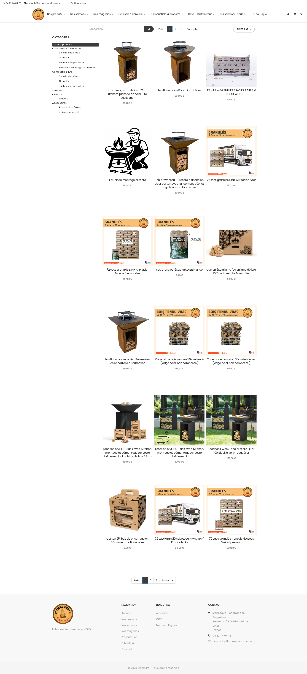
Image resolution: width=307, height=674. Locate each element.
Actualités (162, 613)
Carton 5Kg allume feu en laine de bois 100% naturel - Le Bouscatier (231, 271)
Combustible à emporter (66, 48)
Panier (249, 173)
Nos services (129, 625)
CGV (159, 619)
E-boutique (128, 643)
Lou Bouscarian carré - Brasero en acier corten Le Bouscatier (127, 361)
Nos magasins (130, 631)
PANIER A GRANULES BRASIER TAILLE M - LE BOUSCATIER (231, 92)
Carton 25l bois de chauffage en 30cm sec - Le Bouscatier (127, 540)
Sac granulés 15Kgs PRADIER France (179, 270)
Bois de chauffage (69, 52)
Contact (127, 649)
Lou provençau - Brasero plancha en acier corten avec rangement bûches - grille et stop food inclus (179, 183)
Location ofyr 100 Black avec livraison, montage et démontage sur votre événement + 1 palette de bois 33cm (127, 452)
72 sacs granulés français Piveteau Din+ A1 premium (231, 540)
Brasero (63, 98)
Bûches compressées (71, 62)
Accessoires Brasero (71, 107)
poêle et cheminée (70, 112)
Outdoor (57, 94)
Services (57, 90)
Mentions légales (166, 625)
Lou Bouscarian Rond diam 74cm (179, 90)
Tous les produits (62, 44)
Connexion (80, 3)
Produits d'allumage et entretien (77, 67)
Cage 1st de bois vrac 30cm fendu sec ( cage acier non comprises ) (231, 361)
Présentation (129, 637)
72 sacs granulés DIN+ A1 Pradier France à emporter (127, 271)
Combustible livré (62, 72)
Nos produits (129, 619)
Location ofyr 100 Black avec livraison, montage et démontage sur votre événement (179, 452)
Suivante (192, 29)
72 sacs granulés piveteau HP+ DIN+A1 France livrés (179, 540)
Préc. (161, 29)
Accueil (126, 613)
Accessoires (59, 103)
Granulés (64, 57)
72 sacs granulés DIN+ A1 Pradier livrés (231, 180)
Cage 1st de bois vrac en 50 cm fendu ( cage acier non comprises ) (179, 361)
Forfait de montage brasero (127, 180)
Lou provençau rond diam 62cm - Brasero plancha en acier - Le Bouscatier (127, 94)
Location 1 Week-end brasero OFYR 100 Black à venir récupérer (231, 451)
